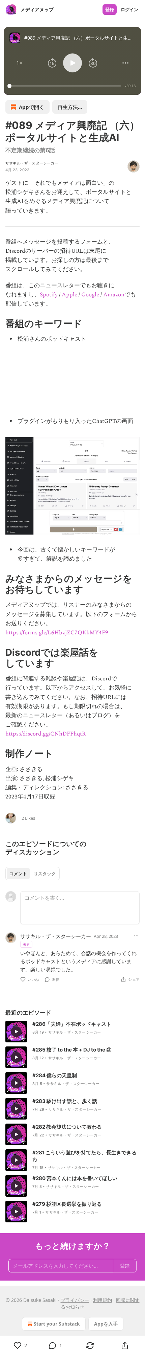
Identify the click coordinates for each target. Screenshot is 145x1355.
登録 (109, 9)
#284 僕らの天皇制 (54, 1075)
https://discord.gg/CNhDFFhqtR (45, 733)
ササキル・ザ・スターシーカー (31, 163)
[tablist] (32, 873)
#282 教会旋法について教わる (67, 1127)
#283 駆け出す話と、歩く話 (64, 1101)
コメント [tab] (18, 874)
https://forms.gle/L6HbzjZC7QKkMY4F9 (56, 632)
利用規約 (102, 1300)
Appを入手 (106, 1323)
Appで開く (31, 107)
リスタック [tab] (45, 874)
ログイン (129, 9)
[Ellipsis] (136, 935)
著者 (26, 944)
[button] (19, 63)
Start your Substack (57, 1323)
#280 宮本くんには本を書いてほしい (74, 1178)
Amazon (113, 294)
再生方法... (70, 107)
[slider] (65, 86)
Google (90, 294)
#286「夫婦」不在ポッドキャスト (71, 1024)
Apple (69, 294)
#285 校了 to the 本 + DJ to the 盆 (71, 1049)
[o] (16, 1031)
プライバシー (75, 1300)
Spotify (49, 294)
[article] (72, 1031)
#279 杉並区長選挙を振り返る (67, 1204)
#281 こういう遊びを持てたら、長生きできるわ (84, 1155)
